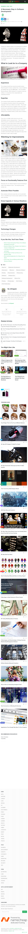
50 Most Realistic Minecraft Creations (9, 663)
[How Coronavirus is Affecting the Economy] (14, 695)
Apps (2, 794)
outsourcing (20, 272)
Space (2, 882)
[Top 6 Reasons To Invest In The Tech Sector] (21, 369)
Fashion (3, 814)
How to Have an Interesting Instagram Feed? (11, 684)
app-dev (4, 267)
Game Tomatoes (4, 736)
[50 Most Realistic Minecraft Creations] (14, 652)
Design (2, 803)
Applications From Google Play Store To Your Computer (14, 727)
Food (2, 816)
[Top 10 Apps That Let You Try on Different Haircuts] (14, 412)
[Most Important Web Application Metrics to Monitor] (21, 353)
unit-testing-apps (6, 283)
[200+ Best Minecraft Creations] (14, 499)
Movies (3, 893)
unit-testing (19, 281)
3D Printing (4, 871)
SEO (2, 865)
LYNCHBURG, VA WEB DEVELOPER (15, 928)
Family (2, 812)
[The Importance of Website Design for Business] (7, 369)
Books (2, 891)
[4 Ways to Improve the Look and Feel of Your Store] (7, 353)
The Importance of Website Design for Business (6, 378)
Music (2, 896)
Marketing (3, 858)
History (3, 825)
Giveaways (3, 854)
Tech (11, 6)
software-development (7, 278)
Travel (2, 838)
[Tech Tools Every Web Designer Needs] (14, 478)
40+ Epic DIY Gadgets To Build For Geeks (10, 444)
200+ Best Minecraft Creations (8, 510)
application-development (14, 267)
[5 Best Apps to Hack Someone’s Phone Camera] (14, 586)
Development (4, 849)
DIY (2, 805)
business (12, 270)
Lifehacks (3, 829)
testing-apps (11, 281)
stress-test (17, 278)
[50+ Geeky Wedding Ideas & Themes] (14, 608)
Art (2, 889)
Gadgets (3, 851)
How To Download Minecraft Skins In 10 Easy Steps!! (13, 575)
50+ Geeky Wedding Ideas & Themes (9, 618)
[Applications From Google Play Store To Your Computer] (14, 716)
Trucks (3, 840)
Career (3, 798)
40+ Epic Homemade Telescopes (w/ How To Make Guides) (12, 466)
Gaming (3, 818)
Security (3, 863)
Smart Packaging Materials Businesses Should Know (13, 328)
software (4, 275)
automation (4, 270)
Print (2, 834)
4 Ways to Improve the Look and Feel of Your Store (6, 361)
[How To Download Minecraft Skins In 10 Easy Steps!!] (14, 565)
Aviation (3, 796)
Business (3, 6)
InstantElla (3, 738)
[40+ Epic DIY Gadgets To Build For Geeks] (14, 433)
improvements (11, 272)
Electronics (4, 809)
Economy (3, 807)
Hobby (2, 827)
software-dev (12, 275)
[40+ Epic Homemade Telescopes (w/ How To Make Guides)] (14, 454)
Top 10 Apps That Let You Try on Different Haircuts (13, 422)
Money (2, 832)
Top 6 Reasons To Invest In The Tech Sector (19, 378)
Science (3, 880)
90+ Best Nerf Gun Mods (6, 554)
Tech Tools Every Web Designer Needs (10, 488)
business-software (21, 270)
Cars (2, 800)
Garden (3, 820)
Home (2, 856)
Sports (3, 898)
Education (3, 876)
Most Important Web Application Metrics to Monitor (20, 361)
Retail (2, 836)
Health (2, 823)
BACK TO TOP (24, 932)
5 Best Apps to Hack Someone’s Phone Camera (12, 597)
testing (3, 281)
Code (7, 6)
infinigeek (4, 21)
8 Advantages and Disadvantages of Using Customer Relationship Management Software (13, 641)
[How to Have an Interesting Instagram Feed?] (14, 673)
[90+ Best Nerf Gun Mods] (14, 543)
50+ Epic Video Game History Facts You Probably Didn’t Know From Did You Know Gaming (14, 532)
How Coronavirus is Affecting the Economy (11, 705)
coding (3, 272)
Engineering (4, 878)
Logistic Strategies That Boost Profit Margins (12, 341)
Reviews (3, 860)
